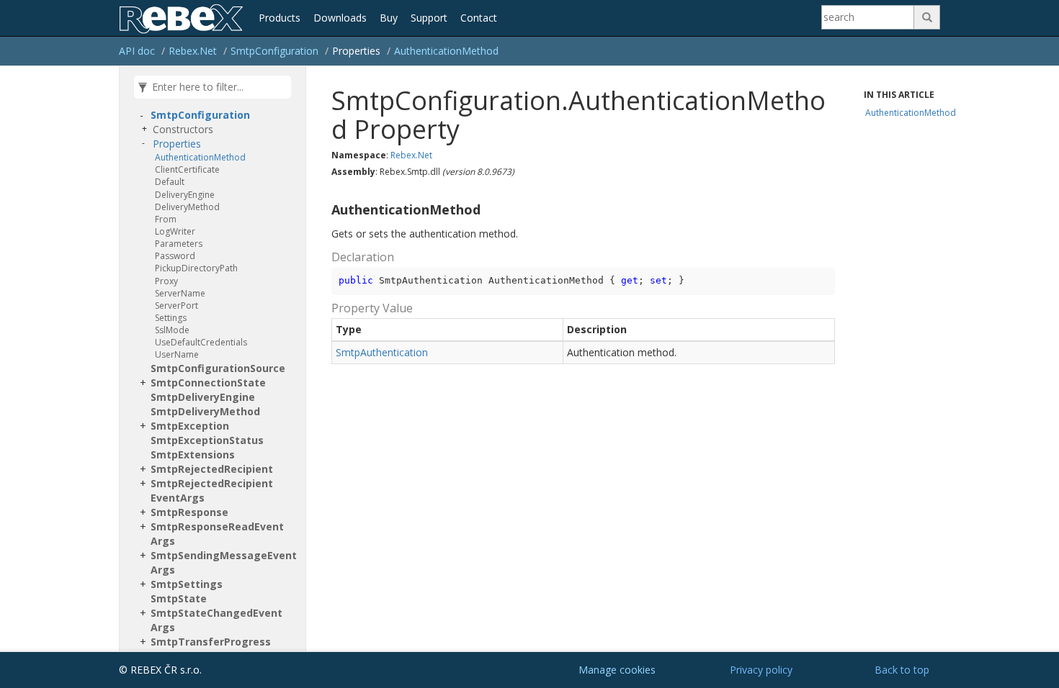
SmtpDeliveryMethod (205, 411)
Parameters (178, 243)
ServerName (180, 293)
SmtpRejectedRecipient (212, 469)
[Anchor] (325, 210)
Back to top (902, 669)
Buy (389, 17)
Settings (171, 318)
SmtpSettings (187, 584)
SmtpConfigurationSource (218, 368)
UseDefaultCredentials (201, 342)
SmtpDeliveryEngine (203, 397)
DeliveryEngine (185, 195)
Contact (478, 17)
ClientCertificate (187, 169)
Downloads (340, 17)
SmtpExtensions (193, 454)
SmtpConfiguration (274, 51)
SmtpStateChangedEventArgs (216, 620)
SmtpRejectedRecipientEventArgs (212, 490)
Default (169, 182)
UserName (177, 354)
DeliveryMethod (187, 207)
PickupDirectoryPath (196, 268)
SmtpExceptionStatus (207, 440)
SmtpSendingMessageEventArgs (224, 562)
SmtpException (190, 426)
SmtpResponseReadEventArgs (217, 534)
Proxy (166, 281)
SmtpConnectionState (208, 382)
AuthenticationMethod (446, 51)
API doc (137, 51)
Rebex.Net (193, 51)
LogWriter (175, 231)
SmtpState (179, 598)
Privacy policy (761, 669)
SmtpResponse (189, 512)
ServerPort (176, 305)
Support (429, 17)
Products (279, 17)
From (165, 219)
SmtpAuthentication (382, 352)
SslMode (172, 330)
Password (175, 256)
